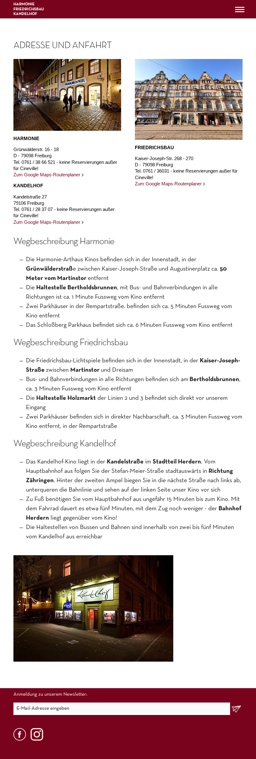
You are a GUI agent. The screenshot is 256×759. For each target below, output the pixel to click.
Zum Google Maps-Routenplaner (46, 174)
